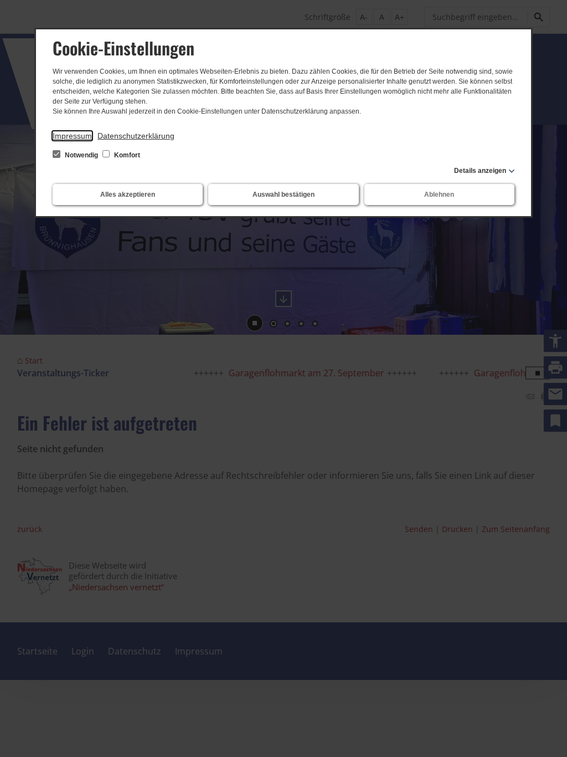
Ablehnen (439, 194)
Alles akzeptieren (127, 194)
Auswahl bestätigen (283, 194)
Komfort (126, 155)
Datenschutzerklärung (135, 135)
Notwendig (81, 155)
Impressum (72, 135)
